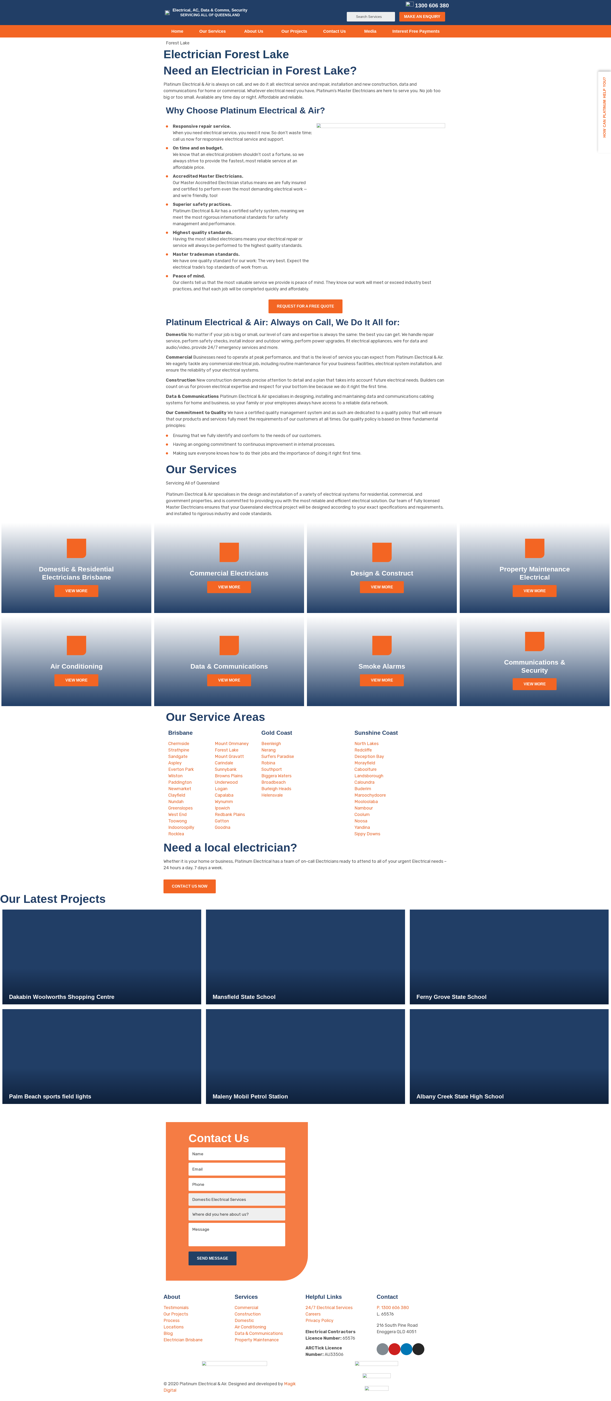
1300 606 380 (432, 5)
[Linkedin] (390, 5)
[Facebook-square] (375, 5)
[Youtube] (383, 5)
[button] (422, 16)
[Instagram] (398, 5)
